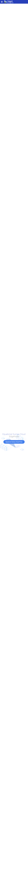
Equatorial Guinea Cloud (13, 434)
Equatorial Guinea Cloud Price (14, 442)
